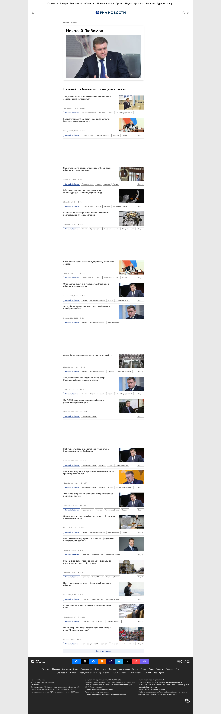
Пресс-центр (104, 673)
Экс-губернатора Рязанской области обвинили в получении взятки (86, 307)
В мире (76, 669)
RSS (155, 673)
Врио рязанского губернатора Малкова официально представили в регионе (88, 539)
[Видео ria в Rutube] (110, 661)
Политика (45, 669)
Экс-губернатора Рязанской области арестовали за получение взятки (88, 495)
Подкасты (159, 669)
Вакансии (35, 685)
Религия (135, 669)
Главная (66, 22)
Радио (151, 669)
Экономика (66, 669)
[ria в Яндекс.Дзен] (85, 661)
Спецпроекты (62, 673)
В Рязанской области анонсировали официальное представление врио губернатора (87, 562)
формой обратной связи (147, 687)
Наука (104, 669)
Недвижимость (124, 669)
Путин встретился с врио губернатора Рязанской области (87, 584)
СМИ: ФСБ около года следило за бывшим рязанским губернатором (83, 401)
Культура (112, 669)
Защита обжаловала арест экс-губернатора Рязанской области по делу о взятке (84, 379)
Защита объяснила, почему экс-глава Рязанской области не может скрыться (87, 97)
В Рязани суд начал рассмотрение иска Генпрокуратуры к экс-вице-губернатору (82, 191)
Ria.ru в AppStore (119, 673)
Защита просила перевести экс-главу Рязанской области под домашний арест (86, 169)
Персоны (74, 22)
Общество (56, 669)
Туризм (144, 669)
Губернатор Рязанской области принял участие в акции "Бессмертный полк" (87, 629)
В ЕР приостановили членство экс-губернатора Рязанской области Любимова (86, 450)
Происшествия (86, 669)
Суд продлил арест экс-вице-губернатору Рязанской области (88, 262)
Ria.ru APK (147, 673)
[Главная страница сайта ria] (110, 12)
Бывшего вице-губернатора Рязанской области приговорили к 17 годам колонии (86, 213)
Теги (177, 669)
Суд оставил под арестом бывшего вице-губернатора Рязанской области (89, 517)
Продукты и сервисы (88, 673)
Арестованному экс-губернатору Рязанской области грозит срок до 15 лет (88, 472)
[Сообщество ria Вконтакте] (93, 661)
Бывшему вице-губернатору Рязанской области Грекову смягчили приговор (86, 120)
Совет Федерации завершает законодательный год (88, 355)
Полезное (169, 669)
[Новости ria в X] (127, 661)
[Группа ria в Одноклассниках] (102, 661)
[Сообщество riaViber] (144, 661)
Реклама (73, 673)
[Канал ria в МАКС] (76, 661)
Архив (161, 673)
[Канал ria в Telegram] (119, 661)
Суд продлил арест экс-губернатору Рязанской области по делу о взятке (86, 285)
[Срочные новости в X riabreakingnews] (136, 661)
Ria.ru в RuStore (134, 673)
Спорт (97, 669)
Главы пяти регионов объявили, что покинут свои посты (87, 606)
